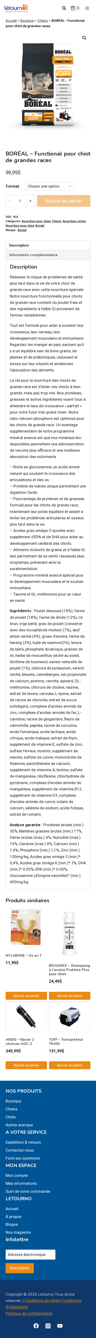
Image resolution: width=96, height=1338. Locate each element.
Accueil (11, 20)
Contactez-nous (20, 1150)
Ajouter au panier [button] (26, 996)
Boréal (39, 225)
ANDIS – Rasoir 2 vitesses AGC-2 (20, 1041)
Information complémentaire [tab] (33, 255)
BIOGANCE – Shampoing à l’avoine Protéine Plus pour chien (69, 969)
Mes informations (21, 1183)
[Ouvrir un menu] (87, 8)
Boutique (27, 20)
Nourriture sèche (74, 221)
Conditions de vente (41, 1300)
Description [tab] (19, 245)
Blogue (12, 1224)
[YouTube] (60, 1326)
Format (12, 186)
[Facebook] (36, 1326)
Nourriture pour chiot (20, 225)
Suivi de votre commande (28, 1191)
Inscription (20, 1267)
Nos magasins (18, 1232)
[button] (84, 38)
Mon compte (17, 1175)
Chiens (43, 20)
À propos (13, 1216)
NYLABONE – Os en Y (24, 955)
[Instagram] (48, 1326)
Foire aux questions (23, 1158)
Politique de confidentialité (29, 1313)
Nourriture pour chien (36, 221)
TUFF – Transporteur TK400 (66, 1041)
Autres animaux (19, 1125)
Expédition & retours (23, 1142)
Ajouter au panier (63, 201)
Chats (11, 1117)
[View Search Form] (64, 8)
